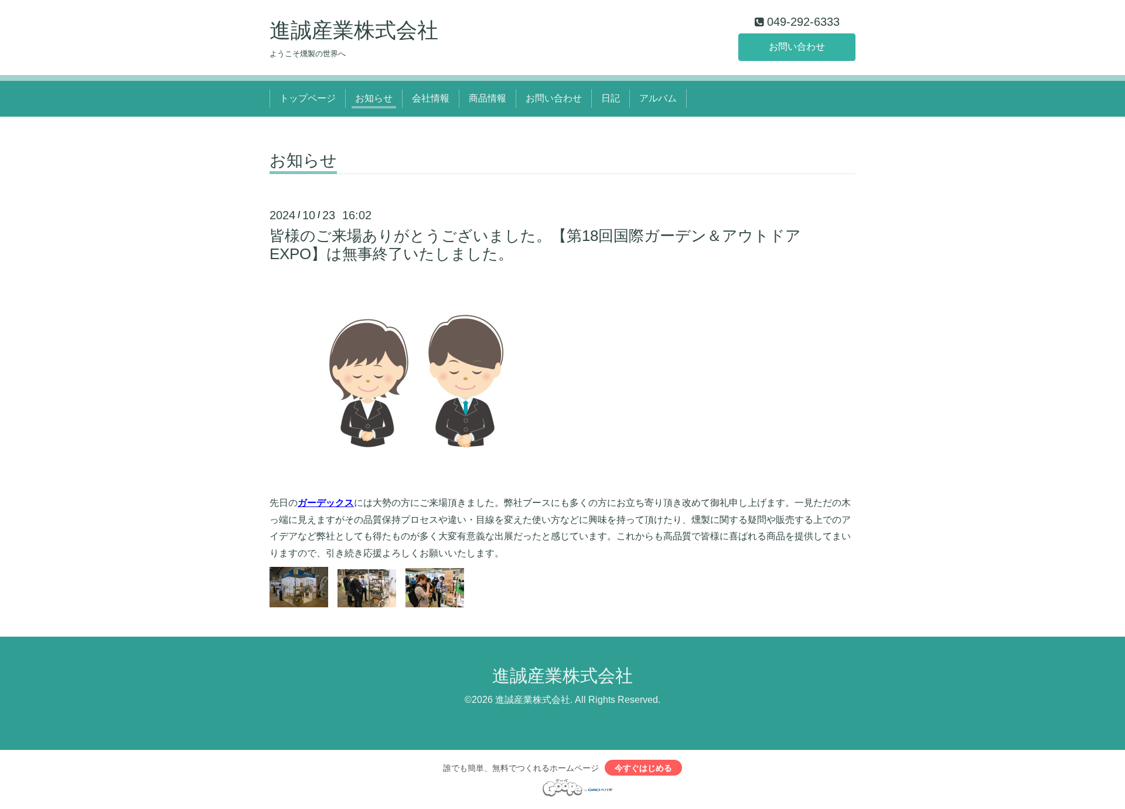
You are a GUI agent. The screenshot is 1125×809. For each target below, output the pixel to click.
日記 (610, 98)
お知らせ (374, 98)
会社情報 (430, 98)
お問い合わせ (797, 47)
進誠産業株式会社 (354, 30)
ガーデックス (326, 503)
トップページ (307, 98)
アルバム (658, 98)
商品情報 (487, 98)
